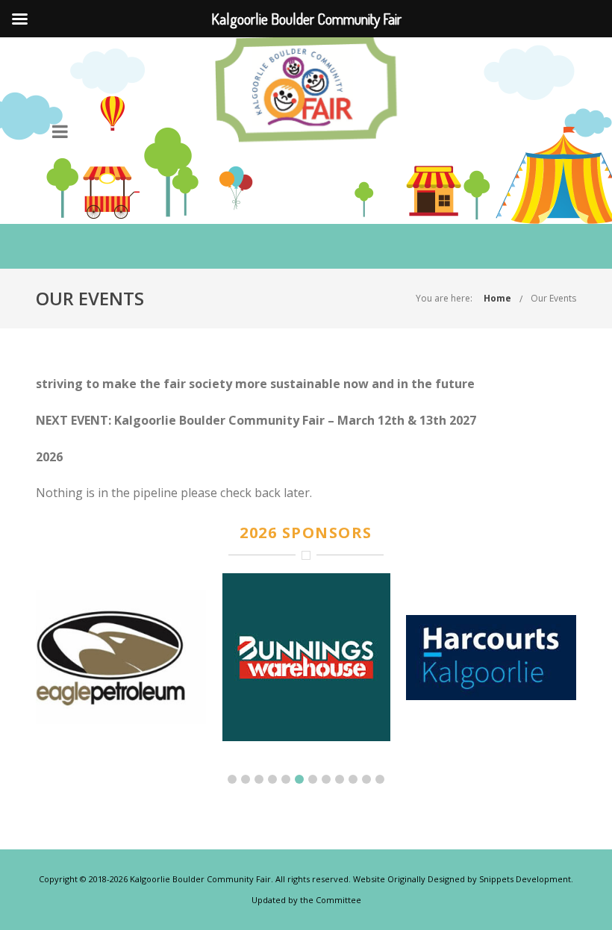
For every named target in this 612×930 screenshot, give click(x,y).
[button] (232, 779)
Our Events (553, 298)
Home (497, 298)
